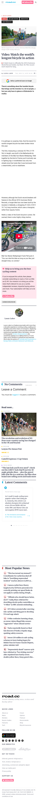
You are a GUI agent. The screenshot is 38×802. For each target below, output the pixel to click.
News (4, 715)
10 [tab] (26, 525)
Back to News (7, 15)
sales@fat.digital (24, 765)
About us (5, 713)
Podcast (22, 718)
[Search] (35, 2)
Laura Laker (10, 318)
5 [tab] (18, 525)
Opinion (22, 715)
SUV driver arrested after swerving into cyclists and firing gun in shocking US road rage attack (19, 611)
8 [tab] (23, 525)
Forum (22, 713)
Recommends (24, 720)
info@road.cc (18, 758)
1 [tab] (11, 525)
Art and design (13, 18)
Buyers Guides (6, 720)
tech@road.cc (16, 762)
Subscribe (28, 2)
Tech (3, 725)
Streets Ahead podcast (20, 334)
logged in (16, 395)
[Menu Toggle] (3, 2)
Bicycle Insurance (25, 725)
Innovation (24, 18)
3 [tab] (14, 525)
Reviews (4, 718)
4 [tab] (16, 525)
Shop (21, 723)
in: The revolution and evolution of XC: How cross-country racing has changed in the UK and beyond (15, 516)
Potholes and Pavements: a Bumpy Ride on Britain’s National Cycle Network (20, 340)
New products (7, 21)
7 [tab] (21, 525)
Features (5, 723)
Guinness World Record (9, 302)
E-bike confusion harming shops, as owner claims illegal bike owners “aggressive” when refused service (18, 621)
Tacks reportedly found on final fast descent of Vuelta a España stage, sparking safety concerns (18, 630)
